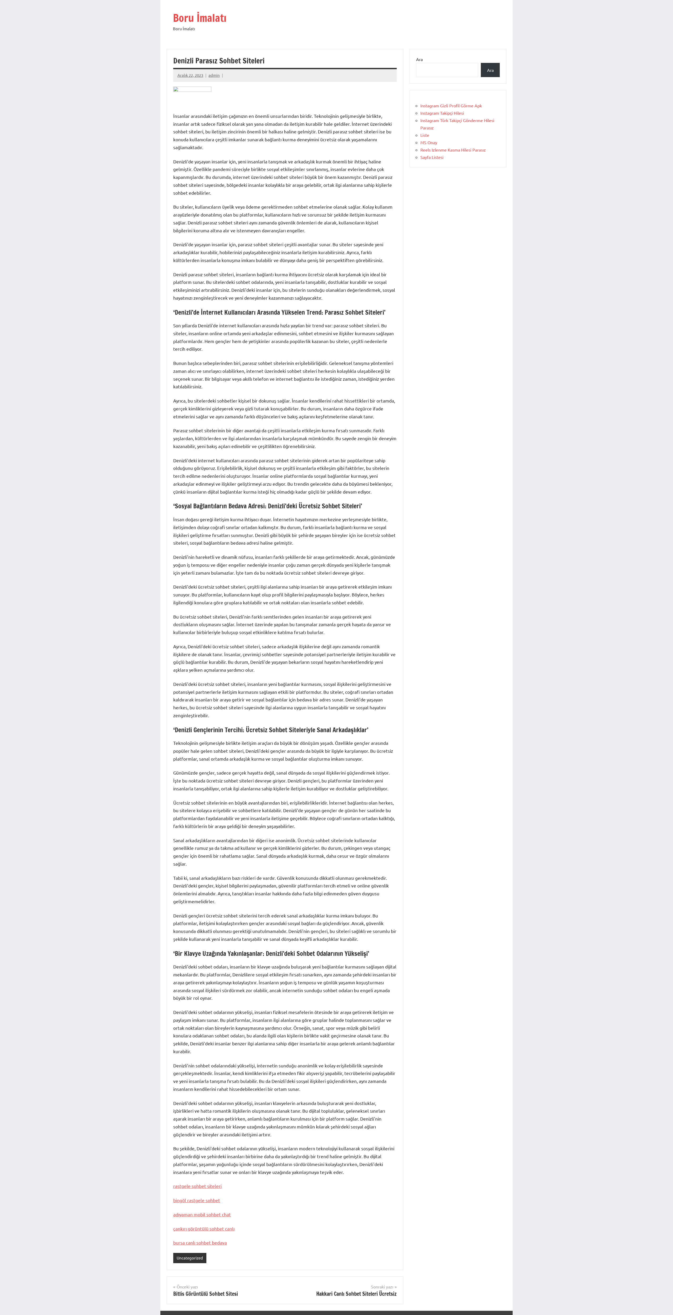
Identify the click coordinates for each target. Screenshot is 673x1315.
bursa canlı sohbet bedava (200, 1242)
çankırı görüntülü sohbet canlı (203, 1228)
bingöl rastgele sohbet (196, 1200)
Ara (419, 59)
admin (214, 75)
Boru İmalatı (199, 17)
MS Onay (428, 142)
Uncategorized (190, 1257)
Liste (424, 135)
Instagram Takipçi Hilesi (442, 113)
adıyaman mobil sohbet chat (202, 1214)
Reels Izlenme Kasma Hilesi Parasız (453, 149)
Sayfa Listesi (431, 157)
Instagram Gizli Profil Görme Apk (451, 105)
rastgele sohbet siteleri (197, 1186)
